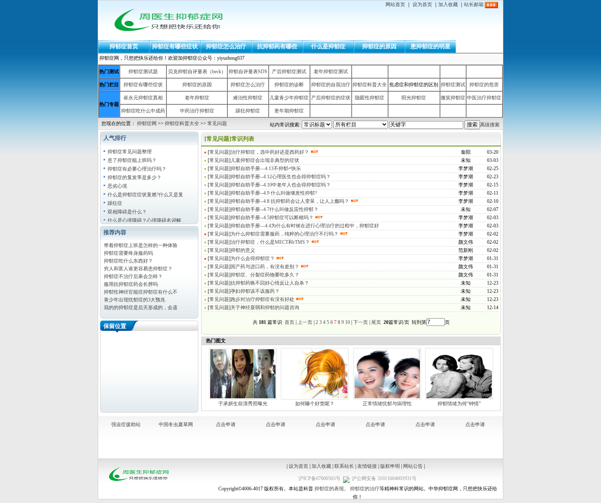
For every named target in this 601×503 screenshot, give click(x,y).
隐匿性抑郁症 (369, 98)
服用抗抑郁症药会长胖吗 (131, 284)
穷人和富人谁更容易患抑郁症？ (138, 269)
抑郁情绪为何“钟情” (459, 403)
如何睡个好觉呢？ (314, 403)
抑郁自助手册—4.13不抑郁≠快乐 (266, 168)
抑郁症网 (147, 123)
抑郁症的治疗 (364, 489)
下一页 (360, 322)
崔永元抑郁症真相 (143, 98)
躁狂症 (115, 203)
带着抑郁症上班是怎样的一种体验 (140, 245)
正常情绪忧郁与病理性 (387, 403)
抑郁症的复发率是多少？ (134, 177)
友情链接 (367, 466)
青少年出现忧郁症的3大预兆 (134, 300)
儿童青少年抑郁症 (289, 98)
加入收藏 (448, 4)
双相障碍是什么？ (127, 212)
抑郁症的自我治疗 (330, 85)
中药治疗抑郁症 (197, 111)
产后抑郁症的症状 (330, 98)
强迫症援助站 (126, 424)
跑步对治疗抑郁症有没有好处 (262, 299)
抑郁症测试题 (143, 71)
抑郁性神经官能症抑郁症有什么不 (140, 292)
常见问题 (217, 123)
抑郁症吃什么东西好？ (128, 261)
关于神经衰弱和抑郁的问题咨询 (265, 307)
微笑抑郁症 (453, 98)
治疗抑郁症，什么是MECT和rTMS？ (270, 242)
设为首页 (422, 4)
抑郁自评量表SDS (248, 71)
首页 (289, 322)
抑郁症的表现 (329, 489)
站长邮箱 (474, 4)
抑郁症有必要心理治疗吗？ (137, 169)
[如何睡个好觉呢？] (315, 399)
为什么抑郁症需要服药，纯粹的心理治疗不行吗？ (285, 234)
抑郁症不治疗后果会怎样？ (133, 276)
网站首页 (395, 4)
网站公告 (413, 466)
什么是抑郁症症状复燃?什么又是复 (145, 195)
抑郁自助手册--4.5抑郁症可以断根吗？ (272, 217)
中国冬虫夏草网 (176, 424)
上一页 (305, 322)
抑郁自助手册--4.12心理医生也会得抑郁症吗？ (281, 177)
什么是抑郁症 (328, 46)
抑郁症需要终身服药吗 (128, 253)
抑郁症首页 (124, 46)
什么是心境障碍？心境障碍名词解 (144, 220)
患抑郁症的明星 (430, 46)
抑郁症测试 (453, 85)
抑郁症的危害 (484, 85)
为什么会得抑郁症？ (253, 258)
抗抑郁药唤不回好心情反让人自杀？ (270, 283)
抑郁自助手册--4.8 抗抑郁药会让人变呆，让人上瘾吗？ (290, 201)
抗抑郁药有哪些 (277, 46)
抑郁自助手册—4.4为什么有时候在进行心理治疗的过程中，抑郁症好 (305, 226)
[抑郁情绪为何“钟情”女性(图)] (459, 399)
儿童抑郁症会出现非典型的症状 (265, 160)
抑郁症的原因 (379, 46)
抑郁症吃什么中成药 (143, 111)
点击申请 (225, 424)
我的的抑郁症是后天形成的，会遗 (140, 307)
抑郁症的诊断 (289, 85)
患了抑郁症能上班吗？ (132, 160)
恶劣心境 (117, 186)
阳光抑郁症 (413, 98)
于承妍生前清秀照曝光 (242, 403)
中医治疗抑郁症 (484, 98)
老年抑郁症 (197, 98)
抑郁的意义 (243, 250)
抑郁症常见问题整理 (130, 152)
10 (347, 322)
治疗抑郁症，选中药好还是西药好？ (270, 152)
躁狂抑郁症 (247, 111)
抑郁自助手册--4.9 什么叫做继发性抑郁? (274, 193)
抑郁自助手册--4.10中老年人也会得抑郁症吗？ (281, 185)
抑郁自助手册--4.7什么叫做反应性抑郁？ (274, 209)
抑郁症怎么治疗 (226, 46)
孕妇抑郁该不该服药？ (255, 291)
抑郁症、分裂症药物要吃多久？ (265, 275)
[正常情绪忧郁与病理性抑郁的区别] (387, 399)
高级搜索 (490, 125)
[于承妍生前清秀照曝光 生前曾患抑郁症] (243, 399)
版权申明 (390, 466)
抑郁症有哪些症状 (175, 46)
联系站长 (344, 466)
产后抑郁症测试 (289, 71)
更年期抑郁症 (289, 111)
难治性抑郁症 (247, 98)
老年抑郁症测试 (331, 71)
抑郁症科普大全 (369, 85)
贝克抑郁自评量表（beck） (197, 71)
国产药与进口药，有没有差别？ (265, 266)
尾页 (376, 322)
